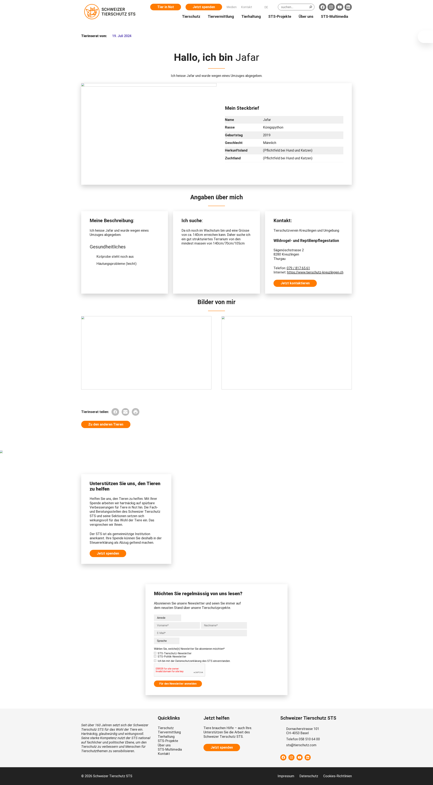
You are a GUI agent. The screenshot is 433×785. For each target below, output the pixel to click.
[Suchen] (310, 7)
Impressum (286, 776)
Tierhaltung (166, 737)
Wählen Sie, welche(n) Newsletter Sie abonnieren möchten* (189, 648)
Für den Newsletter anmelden (178, 683)
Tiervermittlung (169, 732)
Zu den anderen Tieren (105, 424)
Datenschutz (308, 776)
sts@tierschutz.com (301, 745)
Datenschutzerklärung (188, 661)
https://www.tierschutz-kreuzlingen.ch (315, 272)
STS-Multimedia (170, 749)
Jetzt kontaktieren (295, 283)
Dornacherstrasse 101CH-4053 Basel (302, 731)
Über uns (164, 745)
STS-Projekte (168, 741)
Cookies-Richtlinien (337, 776)
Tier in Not (165, 7)
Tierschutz (166, 728)
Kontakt (164, 754)
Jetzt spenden (204, 7)
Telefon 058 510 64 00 (303, 739)
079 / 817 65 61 (298, 268)
